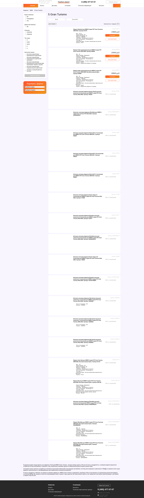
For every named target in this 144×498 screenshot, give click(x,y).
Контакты (101, 5)
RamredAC (75, 19)
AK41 (28, 44)
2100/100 (29, 32)
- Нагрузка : (78, 36)
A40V (28, 42)
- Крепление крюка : (80, 41)
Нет (28, 20)
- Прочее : (78, 63)
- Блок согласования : (81, 39)
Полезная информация (84, 5)
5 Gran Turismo (38, 10)
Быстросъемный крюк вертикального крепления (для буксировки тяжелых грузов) (35, 63)
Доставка (54, 5)
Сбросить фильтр (35, 75)
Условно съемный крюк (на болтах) (34, 70)
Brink (56, 19)
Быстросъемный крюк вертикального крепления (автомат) (34, 59)
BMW (31, 10)
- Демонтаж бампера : (81, 35)
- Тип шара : (78, 40)
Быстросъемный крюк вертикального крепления (34, 54)
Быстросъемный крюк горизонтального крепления (34, 67)
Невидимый (30, 18)
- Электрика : (79, 38)
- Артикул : (78, 42)
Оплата (42, 5)
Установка (67, 5)
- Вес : (77, 33)
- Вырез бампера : (80, 34)
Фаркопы (25, 10)
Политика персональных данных (82, 489)
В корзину (112, 35)
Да (27, 16)
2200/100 (29, 34)
